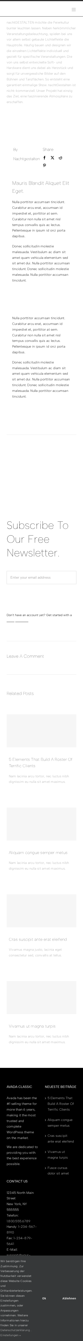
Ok (44, 1298)
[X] (52, 158)
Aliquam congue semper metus (38, 852)
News (55, 126)
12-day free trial (17, 620)
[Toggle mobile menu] (74, 9)
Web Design (27, 130)
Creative (42, 126)
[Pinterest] (44, 166)
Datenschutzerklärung (15, 1330)
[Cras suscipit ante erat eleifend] (41, 910)
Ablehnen (69, 1298)
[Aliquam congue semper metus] (41, 824)
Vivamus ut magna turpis (32, 1026)
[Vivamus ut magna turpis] (41, 997)
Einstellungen (9, 1335)
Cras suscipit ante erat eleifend (38, 939)
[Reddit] (60, 158)
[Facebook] (44, 158)
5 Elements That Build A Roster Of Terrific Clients (61, 1103)
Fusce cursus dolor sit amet (58, 1171)
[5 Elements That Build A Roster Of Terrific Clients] (41, 730)
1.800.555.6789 (18, 1221)
